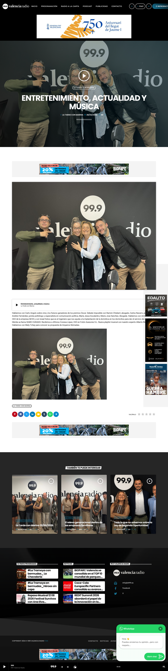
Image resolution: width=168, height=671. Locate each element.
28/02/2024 (91, 115)
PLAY (140, 6)
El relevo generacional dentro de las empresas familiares (83, 524)
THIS (46, 641)
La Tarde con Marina (84, 88)
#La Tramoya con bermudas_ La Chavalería (39, 573)
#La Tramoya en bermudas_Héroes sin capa (42, 586)
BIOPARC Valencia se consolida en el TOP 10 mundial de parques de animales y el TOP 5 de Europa (88, 576)
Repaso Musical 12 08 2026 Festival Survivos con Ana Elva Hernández (42, 600)
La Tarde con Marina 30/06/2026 (34, 525)
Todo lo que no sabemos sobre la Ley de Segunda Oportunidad (133, 524)
